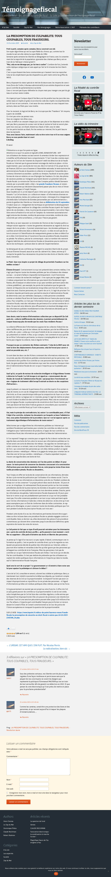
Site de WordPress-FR (81, 430)
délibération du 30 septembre (57, 202)
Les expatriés (8, 853)
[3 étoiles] (11, 633)
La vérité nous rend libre (82, 377)
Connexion (77, 420)
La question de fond (37, 821)
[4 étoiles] (12, 633)
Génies (32, 825)
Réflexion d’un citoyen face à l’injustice (87, 349)
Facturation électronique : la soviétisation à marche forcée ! (39, 834)
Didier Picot (83, 235)
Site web (10, 789)
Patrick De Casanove (87, 211)
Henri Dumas (8, 821)
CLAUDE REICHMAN (37, 828)
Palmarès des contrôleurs (89, 27)
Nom (9, 780)
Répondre (25, 694)
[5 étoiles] (14, 633)
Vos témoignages (44, 27)
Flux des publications (81, 423)
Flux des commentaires (81, 427)
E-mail (10, 784)
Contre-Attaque (79, 322)
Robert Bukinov (85, 194)
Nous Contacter (79, 294)
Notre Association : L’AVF (65, 27)
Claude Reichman (85, 188)
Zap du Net (28, 27)
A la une (6, 850)
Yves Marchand (85, 200)
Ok (56, 874)
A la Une (5, 27)
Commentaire (12, 756)
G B (81, 241)
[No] (108, 871)
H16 (81, 217)
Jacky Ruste (83, 253)
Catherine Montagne (86, 259)
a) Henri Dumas (85, 170)
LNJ (81, 265)
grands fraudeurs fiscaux (49, 184)
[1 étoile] (7, 633)
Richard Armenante (86, 229)
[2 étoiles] (9, 633)
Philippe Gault (84, 223)
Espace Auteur (79, 291)
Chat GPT (83, 271)
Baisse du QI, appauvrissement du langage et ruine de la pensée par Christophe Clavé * (88, 333)
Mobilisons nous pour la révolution (85, 372)
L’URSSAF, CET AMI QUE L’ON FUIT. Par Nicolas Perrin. (33, 645)
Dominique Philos (85, 182)
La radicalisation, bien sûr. (56, 648)
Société (16, 27)
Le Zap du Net (36, 43)
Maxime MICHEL (85, 247)
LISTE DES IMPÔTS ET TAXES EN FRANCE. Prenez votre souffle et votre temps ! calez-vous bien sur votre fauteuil (88, 341)
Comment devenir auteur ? (83, 288)
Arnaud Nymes (84, 277)
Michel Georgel (85, 206)
